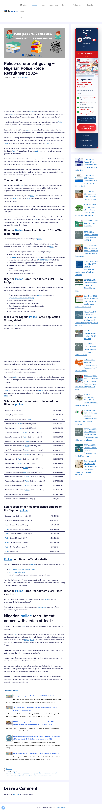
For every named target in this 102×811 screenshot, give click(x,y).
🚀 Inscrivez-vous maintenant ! (86, 127)
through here (41, 607)
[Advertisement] (34, 95)
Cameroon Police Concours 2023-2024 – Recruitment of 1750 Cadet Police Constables (32, 773)
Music (22, 11)
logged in (16, 795)
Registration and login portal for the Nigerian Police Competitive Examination (28, 775)
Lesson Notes (53, 5)
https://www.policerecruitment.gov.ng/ (22, 569)
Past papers (77, 5)
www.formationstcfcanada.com (88, 119)
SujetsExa (90, 5)
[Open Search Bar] (21, 17)
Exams (64, 5)
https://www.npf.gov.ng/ (17, 572)
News (43, 5)
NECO (50, 260)
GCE (46, 260)
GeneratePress (61, 808)
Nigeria (26, 640)
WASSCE (41, 260)
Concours (33, 5)
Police (31, 112)
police (28, 130)
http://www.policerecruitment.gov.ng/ (21, 298)
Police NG (14, 771)
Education (23, 5)
